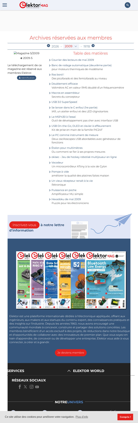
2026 (55, 46)
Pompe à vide (60, 171)
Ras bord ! (57, 74)
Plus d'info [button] (82, 416)
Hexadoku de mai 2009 (66, 199)
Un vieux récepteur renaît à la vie (72, 180)
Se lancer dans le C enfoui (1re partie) (74, 107)
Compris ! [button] (125, 417)
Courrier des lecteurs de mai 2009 (72, 59)
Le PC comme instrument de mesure (74, 135)
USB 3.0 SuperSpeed (64, 102)
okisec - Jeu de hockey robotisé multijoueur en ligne (84, 157)
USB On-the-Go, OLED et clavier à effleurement (81, 125)
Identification (27, 77)
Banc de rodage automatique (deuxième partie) (81, 65)
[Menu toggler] (4, 5)
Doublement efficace (64, 83)
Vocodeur (57, 162)
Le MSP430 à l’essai (63, 116)
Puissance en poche (63, 190)
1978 (86, 46)
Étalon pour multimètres (66, 147)
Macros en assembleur (65, 92)
